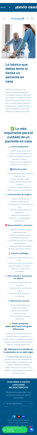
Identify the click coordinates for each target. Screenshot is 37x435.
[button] (4, 18)
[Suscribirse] (30, 403)
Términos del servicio (27, 425)
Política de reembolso (21, 422)
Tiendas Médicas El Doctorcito (19, 356)
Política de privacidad (12, 425)
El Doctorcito (17, 420)
